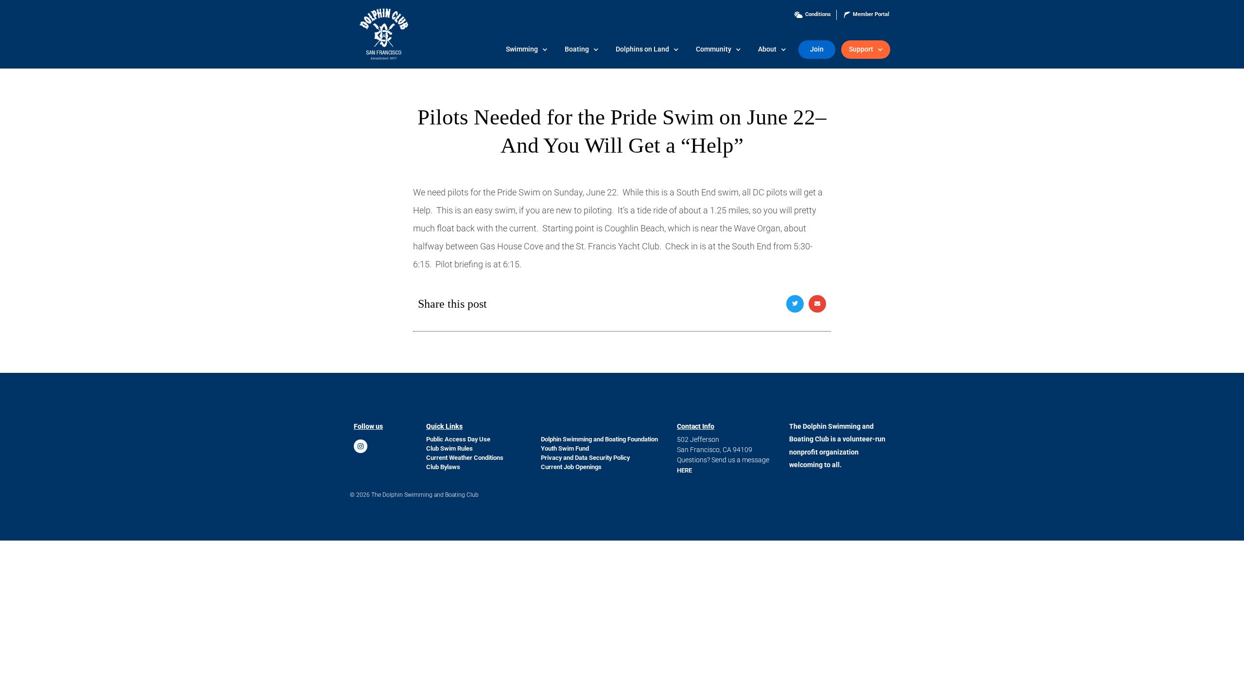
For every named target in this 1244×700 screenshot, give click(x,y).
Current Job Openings (571, 467)
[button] (795, 304)
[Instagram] (360, 446)
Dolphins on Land (642, 49)
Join (817, 49)
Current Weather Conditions (464, 457)
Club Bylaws (443, 467)
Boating (577, 49)
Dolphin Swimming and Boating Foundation (599, 439)
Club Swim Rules (449, 448)
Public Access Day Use (458, 439)
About (767, 49)
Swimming (522, 49)
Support (861, 49)
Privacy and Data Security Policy (585, 457)
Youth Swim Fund (565, 448)
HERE (684, 470)
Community (713, 49)
